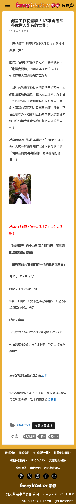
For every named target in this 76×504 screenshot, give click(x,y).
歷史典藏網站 (52, 467)
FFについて (37, 460)
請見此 (52, 399)
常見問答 (21, 467)
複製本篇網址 (43, 425)
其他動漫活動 (57, 460)
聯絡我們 (35, 467)
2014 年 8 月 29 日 (19, 31)
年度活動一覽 (41, 452)
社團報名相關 (61, 452)
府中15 (54, 436)
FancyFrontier (23, 424)
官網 (45, 375)
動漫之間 (30, 436)
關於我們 (24, 452)
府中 (43, 436)
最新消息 (10, 452)
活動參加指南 (17, 460)
